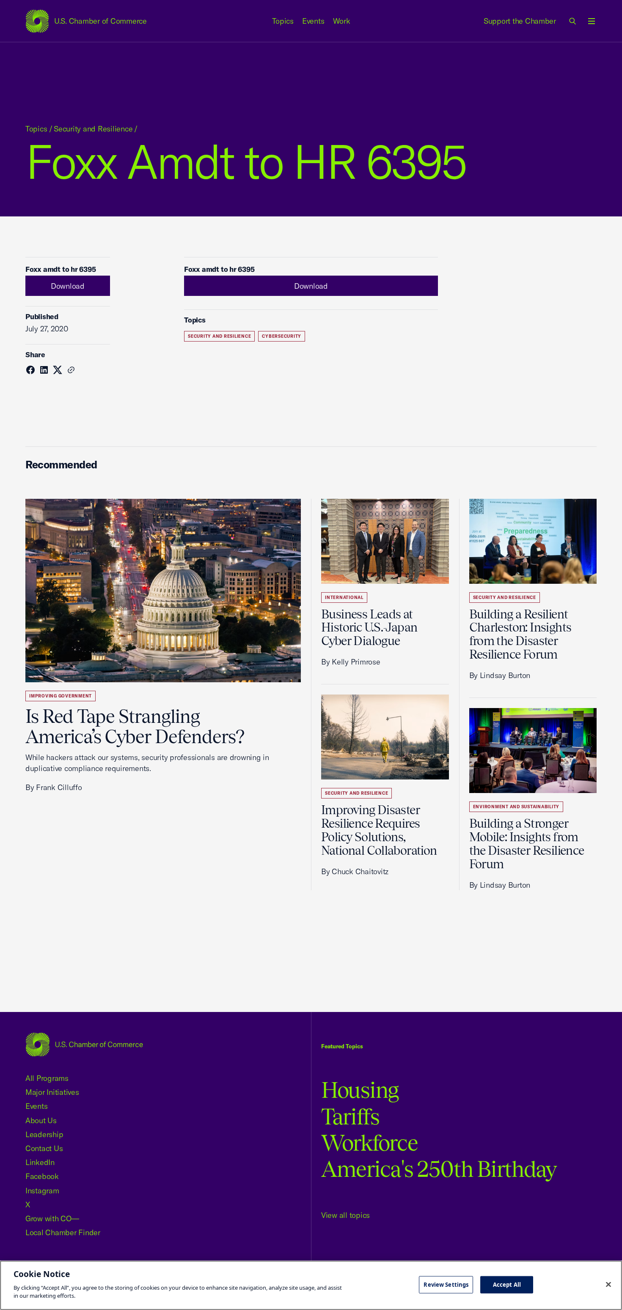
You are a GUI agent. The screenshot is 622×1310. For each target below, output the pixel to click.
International (344, 597)
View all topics (345, 1215)
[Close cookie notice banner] (608, 1284)
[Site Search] (573, 21)
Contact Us (44, 1148)
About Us (41, 1120)
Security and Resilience (93, 129)
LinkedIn (40, 1162)
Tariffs (350, 1116)
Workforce (369, 1143)
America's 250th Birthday (439, 1169)
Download (68, 286)
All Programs (47, 1078)
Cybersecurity (281, 336)
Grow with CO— (52, 1218)
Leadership (44, 1134)
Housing (360, 1090)
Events (313, 21)
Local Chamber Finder (62, 1232)
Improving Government (60, 696)
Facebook (42, 1176)
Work (341, 21)
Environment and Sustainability (516, 807)
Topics (283, 21)
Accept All (507, 1284)
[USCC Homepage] (84, 1044)
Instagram (42, 1190)
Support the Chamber (520, 21)
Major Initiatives (52, 1092)
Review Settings (446, 1284)
